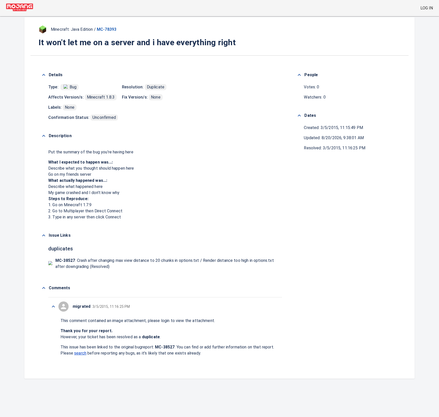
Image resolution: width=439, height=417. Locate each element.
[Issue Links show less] (44, 235)
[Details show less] (44, 75)
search (80, 353)
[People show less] (299, 75)
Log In (426, 8)
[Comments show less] (44, 288)
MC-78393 (106, 29)
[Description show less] (44, 136)
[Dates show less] (299, 115)
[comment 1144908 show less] (53, 306)
